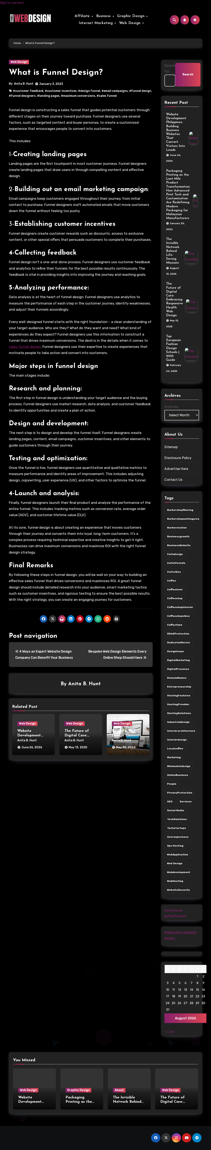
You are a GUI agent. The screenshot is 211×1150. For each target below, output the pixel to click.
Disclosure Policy (177, 458)
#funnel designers (22, 96)
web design (174, 863)
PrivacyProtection (179, 792)
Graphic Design (131, 16)
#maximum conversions (78, 96)
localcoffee (175, 748)
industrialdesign (178, 722)
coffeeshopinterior (180, 607)
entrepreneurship (179, 686)
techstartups (176, 828)
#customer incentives (61, 91)
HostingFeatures (178, 695)
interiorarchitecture (181, 730)
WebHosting (175, 881)
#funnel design (140, 91)
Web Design (130, 23)
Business (104, 16)
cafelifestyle (176, 563)
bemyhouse (173, 910)
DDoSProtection (178, 633)
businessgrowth (178, 536)
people (171, 783)
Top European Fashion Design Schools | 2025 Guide (173, 348)
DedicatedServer (178, 642)
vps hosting (175, 845)
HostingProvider (178, 704)
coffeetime (174, 624)
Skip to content (12, 3)
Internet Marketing (96, 23)
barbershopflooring (180, 510)
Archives (171, 407)
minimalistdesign (178, 766)
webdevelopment (178, 872)
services (186, 801)
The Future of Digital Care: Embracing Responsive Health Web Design (174, 299)
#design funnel (89, 91)
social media (175, 810)
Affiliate (83, 16)
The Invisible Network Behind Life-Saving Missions (172, 251)
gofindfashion (175, 916)
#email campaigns (115, 91)
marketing (174, 757)
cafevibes (174, 571)
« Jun (170, 1032)
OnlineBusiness (177, 775)
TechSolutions (177, 819)
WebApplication (177, 854)
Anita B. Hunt (23, 83)
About (119, 1090)
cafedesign (175, 554)
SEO (169, 801)
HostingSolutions (179, 713)
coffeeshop (175, 598)
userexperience (178, 836)
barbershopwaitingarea (183, 518)
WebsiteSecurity (178, 889)
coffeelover (175, 589)
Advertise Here (176, 469)
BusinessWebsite (179, 545)
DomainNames (176, 677)
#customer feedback (28, 91)
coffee (171, 580)
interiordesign (177, 739)
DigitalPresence (178, 669)
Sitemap (170, 447)
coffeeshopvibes (178, 616)
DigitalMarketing (178, 660)
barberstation (177, 527)
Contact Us (173, 480)
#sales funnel (107, 96)
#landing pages (48, 96)
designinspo (175, 651)
